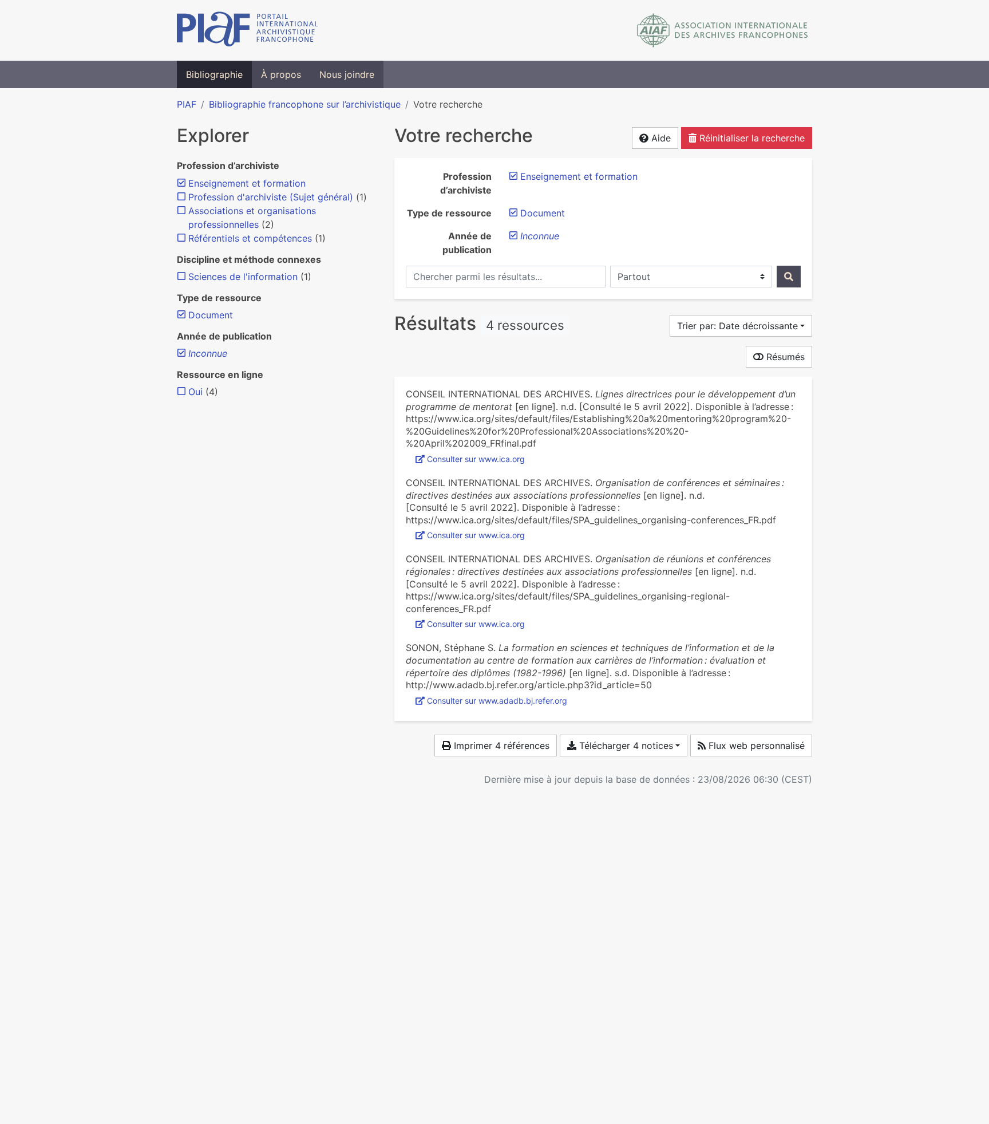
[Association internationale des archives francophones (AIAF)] (722, 30)
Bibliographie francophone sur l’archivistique (305, 104)
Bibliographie (214, 74)
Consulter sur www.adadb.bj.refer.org (497, 700)
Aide (659, 138)
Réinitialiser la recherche (751, 138)
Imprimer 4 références (500, 745)
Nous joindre (346, 74)
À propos (281, 74)
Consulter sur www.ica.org (476, 459)
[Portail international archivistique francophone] (247, 30)
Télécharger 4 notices (624, 745)
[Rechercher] (789, 276)
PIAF (186, 104)
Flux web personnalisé (755, 745)
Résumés (784, 356)
